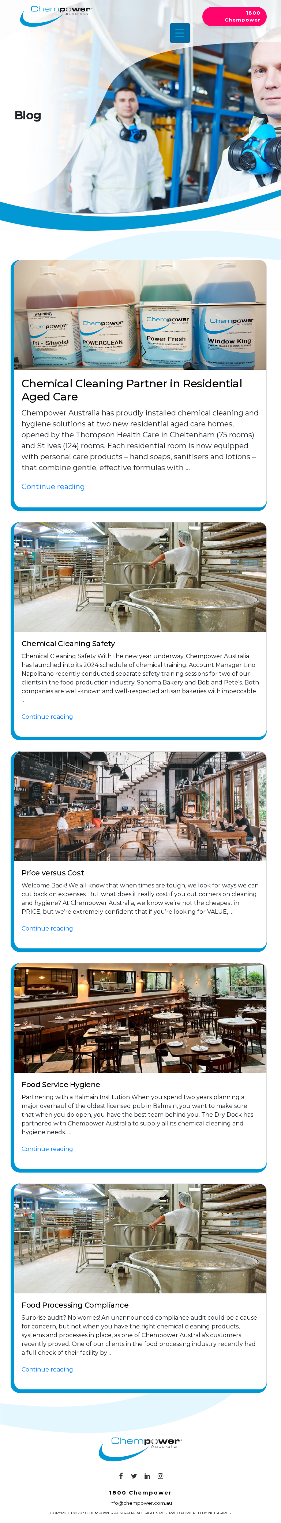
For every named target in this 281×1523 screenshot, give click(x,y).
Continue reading (53, 486)
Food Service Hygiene (61, 1084)
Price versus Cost (53, 872)
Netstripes (219, 1513)
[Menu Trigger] (180, 33)
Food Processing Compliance (75, 1305)
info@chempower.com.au (140, 1503)
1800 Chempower (243, 16)
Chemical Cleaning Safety (68, 643)
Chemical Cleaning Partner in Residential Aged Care (132, 390)
